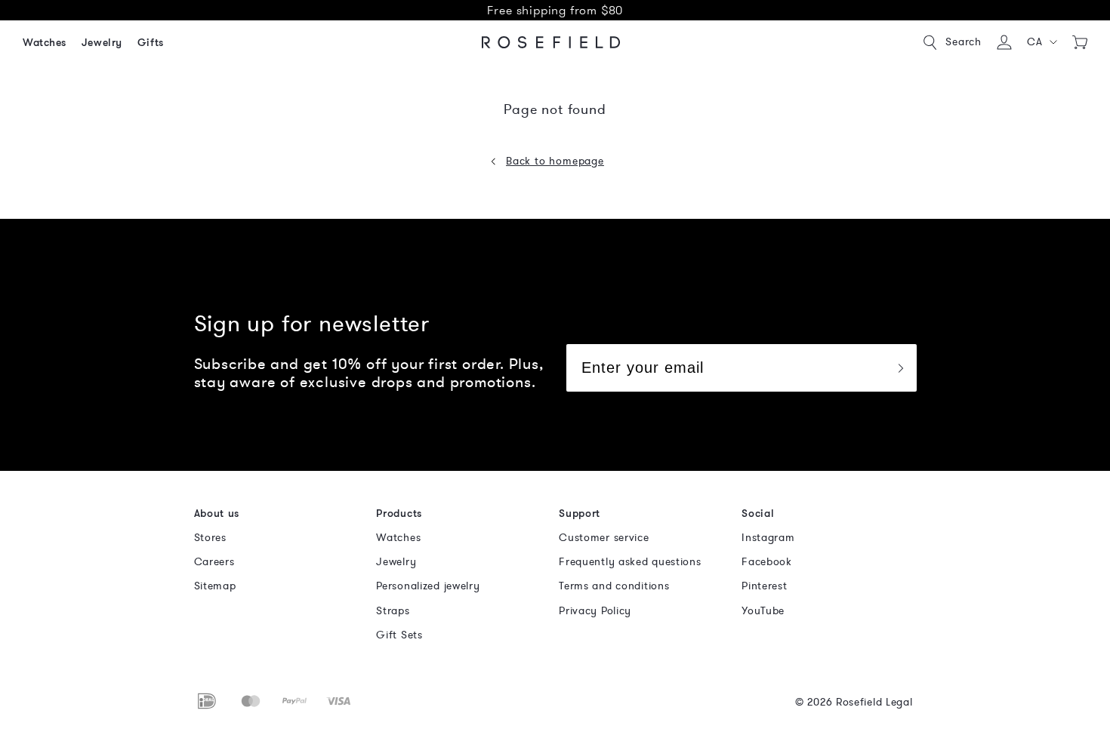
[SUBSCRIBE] (900, 368)
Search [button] (963, 42)
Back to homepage (555, 161)
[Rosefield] (551, 42)
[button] (1042, 42)
